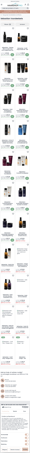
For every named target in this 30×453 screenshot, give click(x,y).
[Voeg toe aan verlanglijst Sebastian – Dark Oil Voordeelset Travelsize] (28, 59)
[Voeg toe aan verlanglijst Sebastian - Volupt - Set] (28, 337)
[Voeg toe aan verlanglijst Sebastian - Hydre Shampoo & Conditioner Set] (28, 121)
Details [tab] (15, 411)
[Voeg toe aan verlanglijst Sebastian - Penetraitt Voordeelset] (13, 152)
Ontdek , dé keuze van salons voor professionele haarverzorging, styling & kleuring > (15, 11)
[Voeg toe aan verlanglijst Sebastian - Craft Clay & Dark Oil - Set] (28, 28)
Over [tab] (24, 411)
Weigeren (4, 449)
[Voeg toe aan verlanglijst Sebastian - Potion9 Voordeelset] (28, 152)
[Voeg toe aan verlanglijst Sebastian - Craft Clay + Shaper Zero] (13, 337)
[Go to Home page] (15, 4)
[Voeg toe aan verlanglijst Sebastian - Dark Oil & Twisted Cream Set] (28, 306)
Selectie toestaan (15, 449)
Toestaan (25, 449)
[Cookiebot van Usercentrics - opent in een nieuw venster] (21, 407)
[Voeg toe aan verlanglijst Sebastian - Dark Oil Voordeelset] (28, 275)
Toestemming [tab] (5, 411)
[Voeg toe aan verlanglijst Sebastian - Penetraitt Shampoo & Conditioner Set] (28, 90)
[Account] (25, 5)
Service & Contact (15, 1)
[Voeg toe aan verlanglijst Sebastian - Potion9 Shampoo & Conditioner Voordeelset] (13, 183)
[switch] (27, 438)
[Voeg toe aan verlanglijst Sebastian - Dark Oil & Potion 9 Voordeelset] (13, 244)
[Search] (27, 8)
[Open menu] (1, 5)
